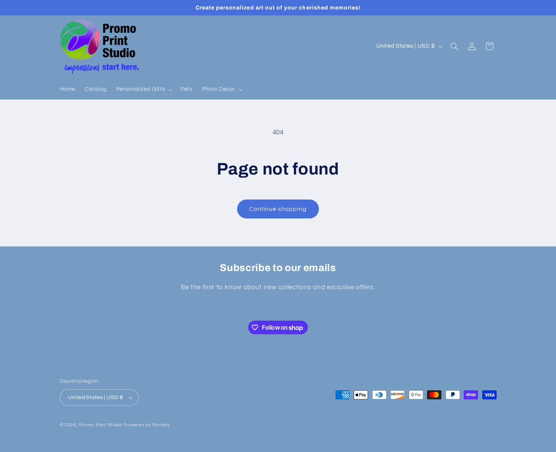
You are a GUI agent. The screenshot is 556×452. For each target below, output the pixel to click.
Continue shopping (278, 209)
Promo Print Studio (100, 425)
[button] (143, 89)
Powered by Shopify (146, 425)
